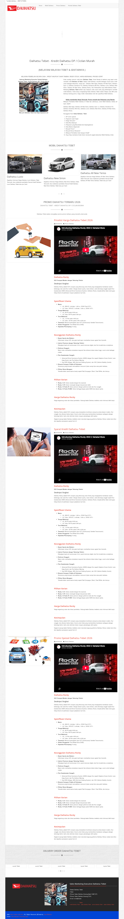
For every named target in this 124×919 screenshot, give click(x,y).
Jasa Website (48, 914)
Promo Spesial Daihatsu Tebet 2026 (73, 638)
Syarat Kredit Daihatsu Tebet (69, 429)
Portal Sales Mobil (24, 916)
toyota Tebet (84, 866)
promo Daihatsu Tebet (97, 904)
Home (40, 5)
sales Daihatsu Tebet (86, 904)
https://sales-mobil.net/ (16, 914)
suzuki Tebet (16, 866)
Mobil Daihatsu (49, 5)
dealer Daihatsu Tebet (109, 904)
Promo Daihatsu (60, 5)
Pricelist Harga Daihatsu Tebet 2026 (73, 220)
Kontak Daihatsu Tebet (74, 5)
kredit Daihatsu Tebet (75, 904)
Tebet (81, 902)
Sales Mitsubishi (15, 916)
